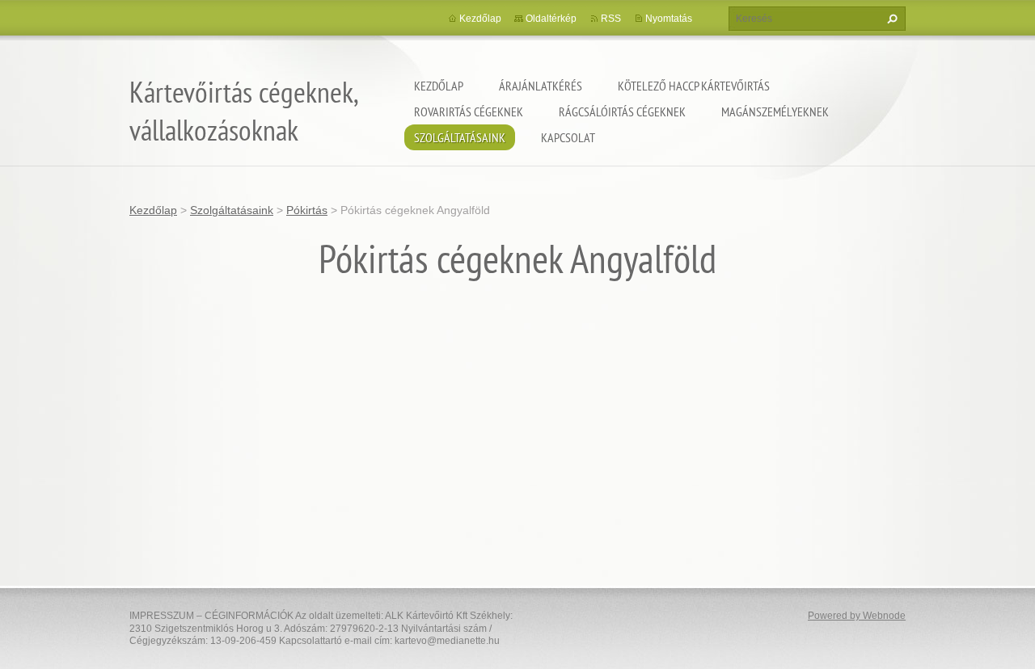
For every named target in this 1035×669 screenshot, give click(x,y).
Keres (890, 18)
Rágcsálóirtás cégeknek (622, 111)
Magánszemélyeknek (775, 111)
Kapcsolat (568, 137)
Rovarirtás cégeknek (468, 111)
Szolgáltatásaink (459, 137)
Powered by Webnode (857, 615)
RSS (611, 18)
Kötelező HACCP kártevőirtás (694, 86)
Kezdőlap (438, 86)
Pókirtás (306, 210)
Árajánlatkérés (540, 86)
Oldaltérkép (551, 18)
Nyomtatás (668, 18)
